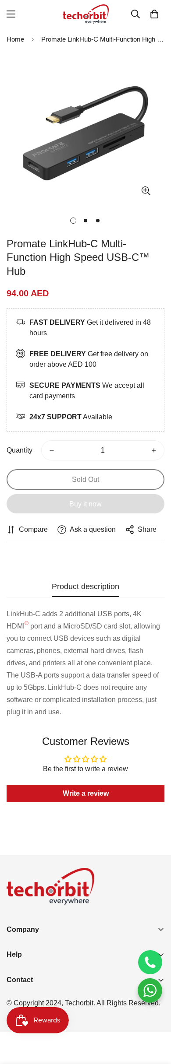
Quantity (19, 450)
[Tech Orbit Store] (86, 14)
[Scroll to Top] (155, 1017)
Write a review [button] (86, 793)
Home (15, 39)
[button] (154, 14)
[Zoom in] (146, 191)
